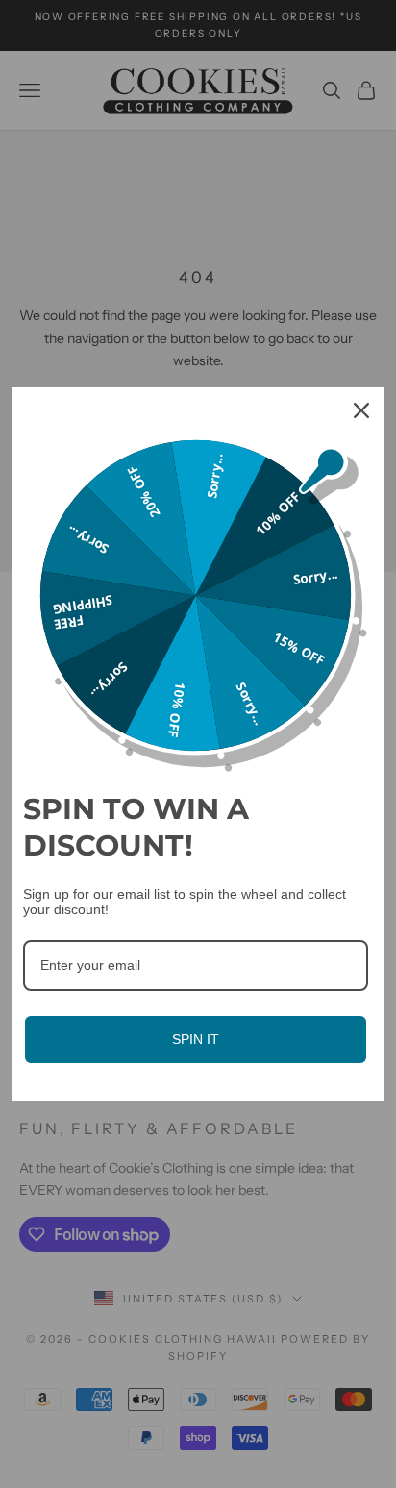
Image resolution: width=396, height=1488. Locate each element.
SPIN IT (195, 1039)
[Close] (361, 410)
